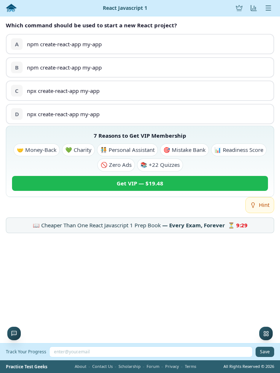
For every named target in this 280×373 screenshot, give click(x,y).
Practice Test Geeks (26, 367)
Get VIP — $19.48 (140, 183)
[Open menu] (268, 8)
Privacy (172, 366)
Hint (264, 204)
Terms (190, 366)
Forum (153, 366)
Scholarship (129, 366)
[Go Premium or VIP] (239, 8)
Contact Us (102, 366)
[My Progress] (254, 8)
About (80, 366)
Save (265, 352)
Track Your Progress (26, 352)
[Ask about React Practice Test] (14, 333)
